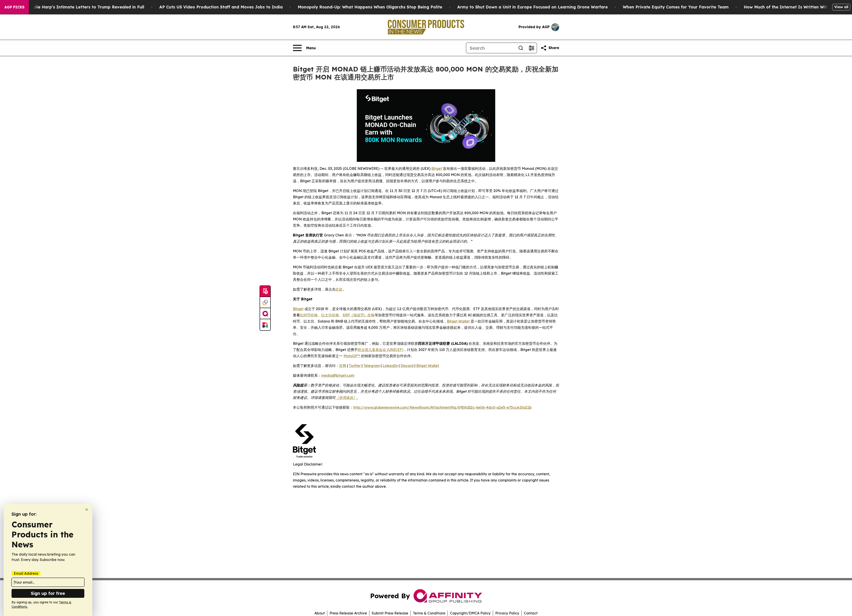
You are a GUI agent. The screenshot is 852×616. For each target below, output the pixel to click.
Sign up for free (48, 593)
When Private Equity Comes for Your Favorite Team (676, 7)
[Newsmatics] (265, 324)
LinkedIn (390, 365)
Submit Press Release (390, 613)
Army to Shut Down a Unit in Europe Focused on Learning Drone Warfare (532, 7)
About (319, 613)
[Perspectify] (265, 302)
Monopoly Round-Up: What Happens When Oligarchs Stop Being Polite (370, 7)
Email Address (26, 573)
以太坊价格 (330, 315)
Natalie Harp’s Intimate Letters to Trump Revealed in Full (84, 7)
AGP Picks (14, 7)
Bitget (436, 168)
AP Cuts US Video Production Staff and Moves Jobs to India (221, 7)
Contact (531, 613)
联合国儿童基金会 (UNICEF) (380, 349)
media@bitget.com (337, 375)
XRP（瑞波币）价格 (359, 315)
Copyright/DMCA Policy (470, 613)
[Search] (520, 48)
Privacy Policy (507, 613)
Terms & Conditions (429, 613)
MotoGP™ (351, 356)
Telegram (371, 365)
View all (841, 7)
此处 (339, 289)
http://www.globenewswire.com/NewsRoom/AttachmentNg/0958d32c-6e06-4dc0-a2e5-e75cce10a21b (442, 407)
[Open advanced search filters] (531, 48)
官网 (342, 365)
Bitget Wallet (458, 321)
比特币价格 (309, 315)
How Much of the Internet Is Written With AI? (791, 7)
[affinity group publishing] (265, 313)
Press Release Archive (348, 613)
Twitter (355, 365)
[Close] (87, 509)
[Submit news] (265, 291)
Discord (407, 365)
